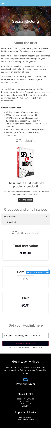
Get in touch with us (25, 361)
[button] (3, 3)
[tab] (25, 216)
